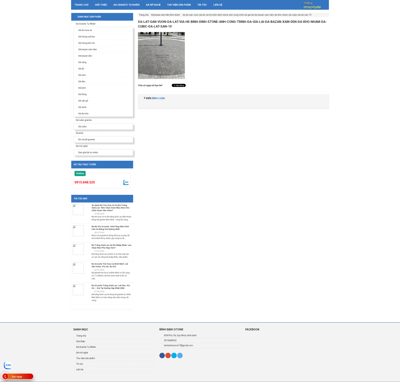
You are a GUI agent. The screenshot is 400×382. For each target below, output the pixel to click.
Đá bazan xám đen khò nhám (165, 15)
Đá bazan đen (85, 56)
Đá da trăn (83, 113)
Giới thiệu (101, 4)
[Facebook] (162, 355)
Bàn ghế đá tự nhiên (88, 152)
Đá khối (79, 133)
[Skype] (174, 355)
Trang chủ (81, 4)
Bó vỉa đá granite (86, 139)
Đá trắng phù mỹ (86, 43)
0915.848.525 (85, 182)
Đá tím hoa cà (85, 30)
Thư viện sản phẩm (179, 4)
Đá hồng (82, 94)
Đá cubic (82, 126)
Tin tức (202, 4)
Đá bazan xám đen (87, 49)
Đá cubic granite (84, 120)
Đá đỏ (81, 68)
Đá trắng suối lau (86, 36)
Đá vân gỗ (83, 100)
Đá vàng (82, 62)
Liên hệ (217, 4)
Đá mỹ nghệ (153, 4)
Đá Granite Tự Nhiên (127, 4)
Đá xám (82, 75)
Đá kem (82, 88)
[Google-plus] (168, 355)
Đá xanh (82, 107)
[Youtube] (180, 355)
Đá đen (81, 81)
